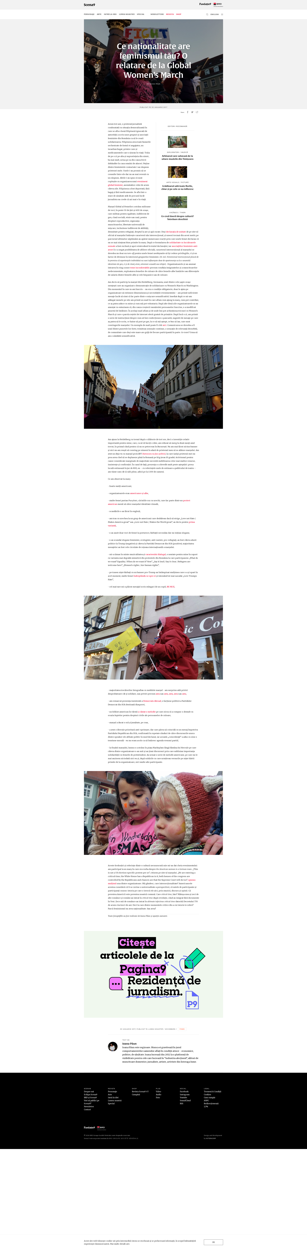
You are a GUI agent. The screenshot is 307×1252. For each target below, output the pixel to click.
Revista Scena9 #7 (140, 1091)
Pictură (185, 182)
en (212, 14)
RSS (181, 1103)
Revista (170, 14)
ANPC (206, 1100)
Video (158, 1091)
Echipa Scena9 (90, 1094)
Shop (178, 14)
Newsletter (89, 1106)
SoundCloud (185, 1100)
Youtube (183, 1097)
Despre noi (89, 1091)
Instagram (184, 1094)
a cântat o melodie (147, 712)
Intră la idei (110, 14)
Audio (158, 1094)
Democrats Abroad (152, 701)
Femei (159, 38)
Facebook (184, 1091)
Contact (87, 1109)
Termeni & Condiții (212, 1091)
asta (158, 694)
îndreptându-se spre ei (145, 576)
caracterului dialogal (155, 554)
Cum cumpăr (209, 1097)
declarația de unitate (176, 232)
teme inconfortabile (139, 267)
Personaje (89, 14)
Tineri (183, 212)
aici (164, 325)
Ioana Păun (155, 84)
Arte (99, 14)
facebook (187, 112)
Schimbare (150, 38)
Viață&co (173, 212)
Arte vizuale (172, 182)
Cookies (207, 1094)
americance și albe (139, 493)
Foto (158, 1097)
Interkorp (211, 1138)
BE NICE (170, 587)
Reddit (196, 112)
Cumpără (136, 1094)
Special (141, 14)
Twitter (192, 112)
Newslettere (157, 14)
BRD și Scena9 (90, 1097)
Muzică (184, 152)
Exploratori (173, 152)
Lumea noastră (127, 14)
